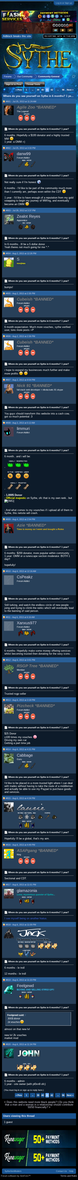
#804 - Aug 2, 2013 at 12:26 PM (21, 253)
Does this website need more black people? (32, 1102)
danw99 (24, 154)
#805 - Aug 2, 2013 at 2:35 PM (20, 293)
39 (38, 90)
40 (42, 90)
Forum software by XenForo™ (16, 1176)
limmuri (23, 428)
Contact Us (61, 1171)
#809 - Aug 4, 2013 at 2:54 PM (20, 519)
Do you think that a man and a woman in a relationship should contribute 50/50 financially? (39, 1105)
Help (71, 1171)
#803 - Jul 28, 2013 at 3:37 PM (20, 210)
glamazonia (27, 890)
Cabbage (25, 755)
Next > (70, 90)
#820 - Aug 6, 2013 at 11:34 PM (21, 1044)
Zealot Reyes (28, 216)
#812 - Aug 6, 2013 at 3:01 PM (20, 660)
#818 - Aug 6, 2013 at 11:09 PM (21, 924)
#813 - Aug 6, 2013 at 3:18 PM (20, 700)
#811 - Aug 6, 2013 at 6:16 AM (20, 617)
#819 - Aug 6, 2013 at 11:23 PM (21, 980)
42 (52, 90)
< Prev (19, 90)
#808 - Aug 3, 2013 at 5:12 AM (20, 423)
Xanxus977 (27, 623)
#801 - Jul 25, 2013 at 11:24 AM (21, 101)
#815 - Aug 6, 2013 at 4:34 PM (20, 798)
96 (63, 90)
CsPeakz (25, 577)
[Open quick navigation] (73, 76)
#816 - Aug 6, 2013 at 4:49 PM (20, 845)
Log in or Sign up (64, 3)
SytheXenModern (13, 1171)
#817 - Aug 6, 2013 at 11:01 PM (21, 884)
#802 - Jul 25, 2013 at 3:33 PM (20, 148)
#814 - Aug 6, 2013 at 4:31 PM (20, 749)
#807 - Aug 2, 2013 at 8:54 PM (20, 380)
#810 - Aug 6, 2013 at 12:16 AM (21, 571)
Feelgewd (25, 985)
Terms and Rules (68, 1176)
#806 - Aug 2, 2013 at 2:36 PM (20, 336)
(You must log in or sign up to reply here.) (24, 1090)
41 (47, 90)
